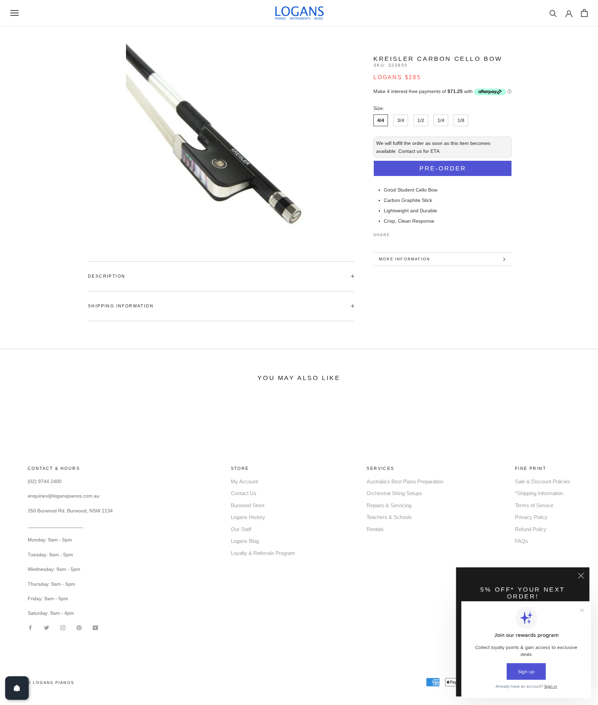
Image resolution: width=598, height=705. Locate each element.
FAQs (521, 541)
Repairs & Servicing (388, 505)
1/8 (460, 120)
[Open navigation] (14, 13)
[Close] (581, 576)
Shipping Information (121, 306)
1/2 (420, 120)
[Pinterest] (415, 233)
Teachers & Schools (389, 517)
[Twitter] (406, 233)
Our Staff (241, 529)
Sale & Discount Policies (542, 481)
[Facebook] (397, 233)
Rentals (375, 529)
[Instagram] (62, 627)
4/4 (380, 120)
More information (404, 259)
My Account (244, 481)
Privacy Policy (531, 517)
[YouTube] (95, 627)
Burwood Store (247, 505)
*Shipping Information (539, 493)
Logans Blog (245, 541)
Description (106, 276)
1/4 (440, 120)
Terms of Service (534, 505)
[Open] (17, 688)
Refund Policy (530, 529)
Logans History (248, 517)
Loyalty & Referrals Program (263, 553)
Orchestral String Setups (394, 493)
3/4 (400, 120)
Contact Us (243, 493)
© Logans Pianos (51, 682)
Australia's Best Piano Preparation (404, 481)
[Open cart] (584, 13)
